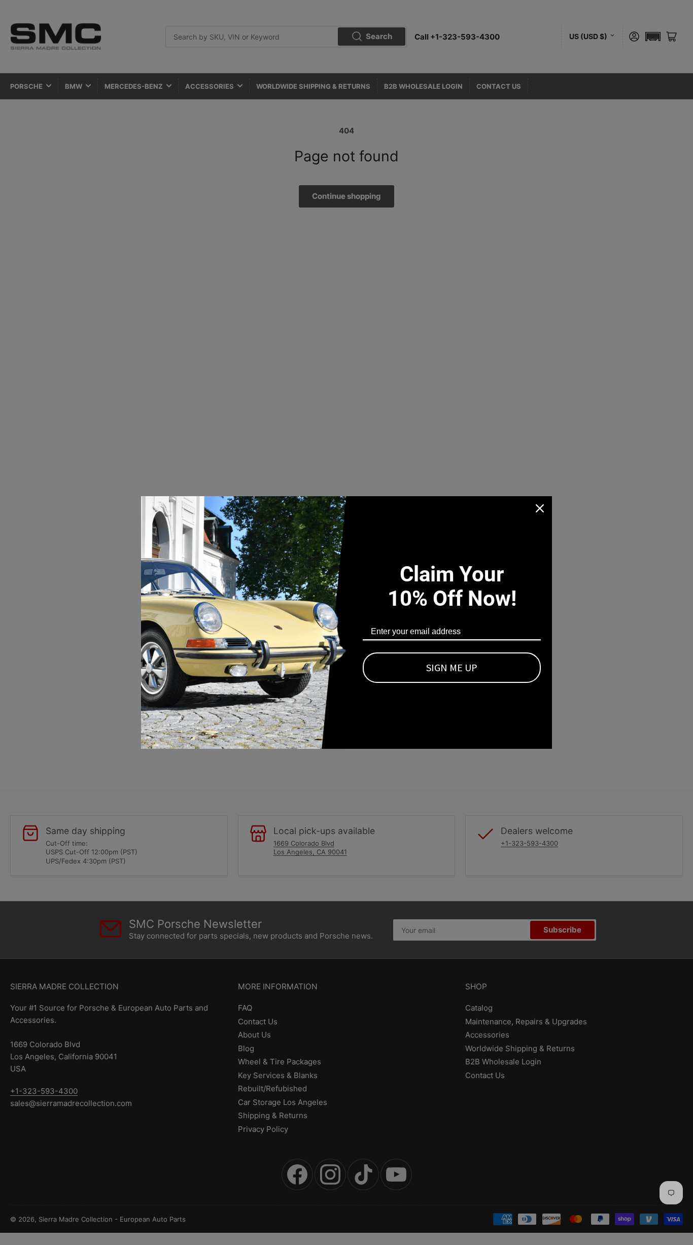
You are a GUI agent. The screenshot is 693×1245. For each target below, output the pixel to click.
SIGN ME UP (451, 667)
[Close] (540, 508)
